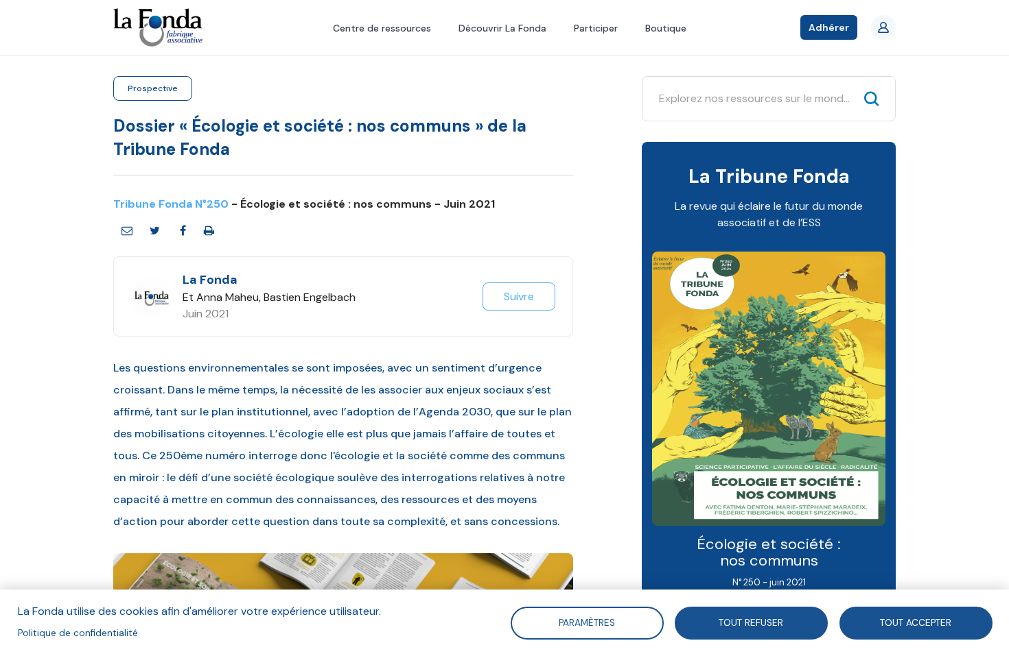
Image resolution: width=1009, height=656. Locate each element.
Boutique (665, 28)
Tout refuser (751, 622)
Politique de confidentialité (78, 633)
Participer (596, 28)
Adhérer (829, 27)
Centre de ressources (382, 28)
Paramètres (587, 622)
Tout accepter (915, 622)
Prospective (153, 88)
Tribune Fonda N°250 (171, 204)
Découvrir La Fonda (502, 28)
